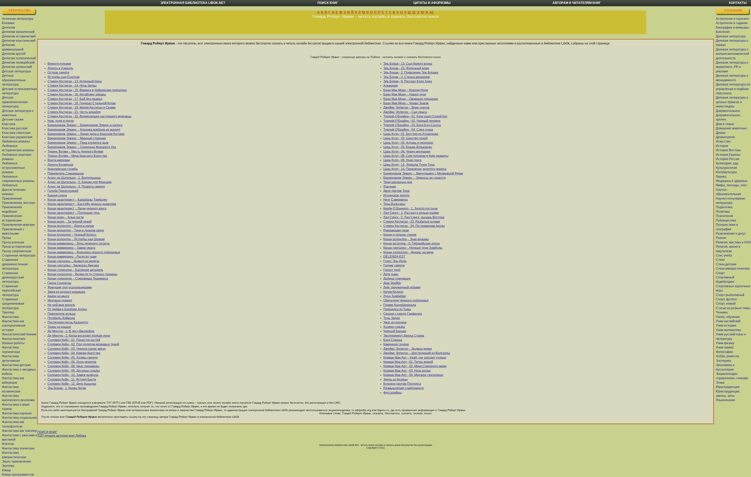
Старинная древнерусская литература (13, 277)
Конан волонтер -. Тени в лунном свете (76, 230)
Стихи (720, 259)
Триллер (8, 312)
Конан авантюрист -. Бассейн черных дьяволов (82, 204)
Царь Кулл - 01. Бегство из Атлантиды (410, 134)
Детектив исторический (19, 36)
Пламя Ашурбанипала (399, 305)
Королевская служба (63, 169)
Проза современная (16, 251)
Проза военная (13, 242)
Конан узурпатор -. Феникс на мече (408, 252)
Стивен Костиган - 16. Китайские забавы (77, 94)
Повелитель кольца (61, 313)
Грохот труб (391, 270)
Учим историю (726, 325)
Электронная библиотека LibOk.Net (192, 2)
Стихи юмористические (733, 268)
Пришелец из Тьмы (397, 309)
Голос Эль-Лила (394, 261)
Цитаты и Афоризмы (432, 2)
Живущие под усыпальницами (70, 287)
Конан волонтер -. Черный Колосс (72, 234)
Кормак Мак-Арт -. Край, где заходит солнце (414, 357)
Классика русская (14, 128)
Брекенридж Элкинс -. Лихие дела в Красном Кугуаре (86, 134)
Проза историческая (16, 246)
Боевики (8, 23)
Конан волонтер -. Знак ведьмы (406, 239)
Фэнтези (8, 444)
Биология (723, 31)
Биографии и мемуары (732, 27)
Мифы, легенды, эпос (731, 185)
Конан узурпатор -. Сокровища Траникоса (78, 278)
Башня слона (57, 195)
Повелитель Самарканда (66, 173)
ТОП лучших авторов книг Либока (61, 435)
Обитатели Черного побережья (406, 300)
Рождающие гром (396, 230)
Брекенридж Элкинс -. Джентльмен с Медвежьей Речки (423, 173)
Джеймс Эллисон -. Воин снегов (406, 107)
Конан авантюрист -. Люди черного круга (77, 208)
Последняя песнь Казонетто (68, 322)
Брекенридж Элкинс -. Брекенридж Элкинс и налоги (85, 125)
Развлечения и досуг (731, 233)
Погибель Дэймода (61, 318)
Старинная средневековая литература (13, 304)
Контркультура (726, 172)
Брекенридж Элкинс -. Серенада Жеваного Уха (82, 147)
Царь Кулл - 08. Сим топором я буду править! (415, 156)
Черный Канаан (394, 331)
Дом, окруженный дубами (401, 287)
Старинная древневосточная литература (15, 264)
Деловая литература (731, 36)
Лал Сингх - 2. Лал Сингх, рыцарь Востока (413, 217)
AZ (431, 12)
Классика (8, 124)
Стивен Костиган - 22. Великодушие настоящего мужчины (89, 116)
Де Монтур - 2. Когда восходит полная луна (79, 335)
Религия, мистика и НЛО (733, 242)
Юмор (6, 470)
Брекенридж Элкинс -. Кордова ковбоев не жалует (84, 129)
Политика (723, 211)
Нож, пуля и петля (61, 120)
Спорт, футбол (726, 299)
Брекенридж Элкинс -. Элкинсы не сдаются (414, 177)
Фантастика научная (16, 413)
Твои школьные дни (397, 182)
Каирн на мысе (58, 296)
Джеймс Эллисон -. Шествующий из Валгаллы (416, 353)
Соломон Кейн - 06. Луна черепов (72, 362)
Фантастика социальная (19, 417)
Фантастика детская (16, 365)
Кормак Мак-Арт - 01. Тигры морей (408, 362)
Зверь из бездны (395, 379)
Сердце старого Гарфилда (402, 313)
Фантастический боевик (19, 334)
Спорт (720, 273)
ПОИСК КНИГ (47, 432)
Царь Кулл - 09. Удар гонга (402, 160)
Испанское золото (396, 195)
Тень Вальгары (394, 204)
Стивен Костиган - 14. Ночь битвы (72, 85)
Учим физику (725, 343)
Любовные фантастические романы (14, 190)
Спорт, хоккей (726, 303)
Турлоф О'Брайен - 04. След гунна (408, 129)
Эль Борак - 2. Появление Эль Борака (410, 72)
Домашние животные (731, 128)
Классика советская (16, 132)
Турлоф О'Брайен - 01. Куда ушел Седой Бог (415, 116)
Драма (720, 132)
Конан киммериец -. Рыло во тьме (72, 256)
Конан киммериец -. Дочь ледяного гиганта (79, 243)
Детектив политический (19, 58)
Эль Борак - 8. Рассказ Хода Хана (407, 81)
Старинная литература (18, 255)
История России (727, 159)
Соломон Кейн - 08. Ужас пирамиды (73, 366)
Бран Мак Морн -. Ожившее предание (410, 99)
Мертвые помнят (60, 300)
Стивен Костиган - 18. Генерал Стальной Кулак (82, 103)
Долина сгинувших (397, 278)
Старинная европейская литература (11, 290)
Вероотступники (59, 63)
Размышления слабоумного (403, 388)
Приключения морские (18, 224)
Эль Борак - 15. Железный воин (406, 68)
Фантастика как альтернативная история (13, 326)
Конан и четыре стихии (399, 234)
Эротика (8, 465)
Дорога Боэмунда (60, 164)
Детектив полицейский (18, 62)
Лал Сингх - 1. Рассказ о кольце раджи (411, 212)
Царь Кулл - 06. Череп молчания (406, 151)
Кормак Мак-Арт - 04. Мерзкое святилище (413, 375)
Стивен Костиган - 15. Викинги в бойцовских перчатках (87, 90)
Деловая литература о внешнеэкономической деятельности (732, 54)
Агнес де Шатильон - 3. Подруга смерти (76, 186)
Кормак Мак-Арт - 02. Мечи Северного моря (414, 366)
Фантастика (10, 317)
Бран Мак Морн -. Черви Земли (406, 103)
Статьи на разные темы (733, 308)
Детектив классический (18, 40)
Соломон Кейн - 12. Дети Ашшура (72, 383)
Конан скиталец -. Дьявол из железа (73, 261)
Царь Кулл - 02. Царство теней (405, 138)
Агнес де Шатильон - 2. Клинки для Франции (79, 182)
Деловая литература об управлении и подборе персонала (733, 89)
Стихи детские (726, 264)
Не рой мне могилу (61, 305)
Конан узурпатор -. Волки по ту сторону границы (82, 274)
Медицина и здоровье (731, 181)
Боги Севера (392, 340)
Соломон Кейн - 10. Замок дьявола (73, 375)
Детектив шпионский (17, 66)
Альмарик (390, 85)
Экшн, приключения (16, 461)
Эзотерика (723, 360)
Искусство (723, 141)
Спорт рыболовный (730, 295)
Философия (724, 352)
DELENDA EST (394, 256)
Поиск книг (327, 2)
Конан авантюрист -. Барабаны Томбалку (77, 199)
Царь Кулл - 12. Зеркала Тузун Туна (409, 164)
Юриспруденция (727, 387)
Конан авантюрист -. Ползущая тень (74, 212)
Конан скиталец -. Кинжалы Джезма (73, 265)
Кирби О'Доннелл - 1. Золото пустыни (410, 208)
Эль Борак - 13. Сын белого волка (407, 63)
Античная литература (17, 18)
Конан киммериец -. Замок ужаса (71, 247)
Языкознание (725, 400)
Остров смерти (58, 72)
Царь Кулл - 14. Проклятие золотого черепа (414, 169)
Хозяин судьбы (394, 326)
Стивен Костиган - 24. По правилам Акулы (414, 226)
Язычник (389, 186)
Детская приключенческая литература (15, 102)
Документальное (728, 110)
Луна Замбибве (394, 296)
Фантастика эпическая (18, 448)
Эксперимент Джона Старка (403, 335)
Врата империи (59, 160)
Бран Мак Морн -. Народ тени (404, 94)
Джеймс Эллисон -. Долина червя (407, 348)
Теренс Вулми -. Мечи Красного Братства (77, 156)
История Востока (728, 150)
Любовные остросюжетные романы (13, 168)
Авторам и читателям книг (576, 2)
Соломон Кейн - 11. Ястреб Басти (72, 379)
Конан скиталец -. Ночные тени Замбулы (412, 247)
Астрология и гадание (732, 23)
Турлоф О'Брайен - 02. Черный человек (411, 120)
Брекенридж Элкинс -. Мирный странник (77, 138)
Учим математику (728, 330)
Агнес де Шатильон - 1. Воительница (74, 177)
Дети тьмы (390, 274)
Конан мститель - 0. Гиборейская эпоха (411, 243)
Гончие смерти (394, 265)
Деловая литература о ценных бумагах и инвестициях (732, 102)
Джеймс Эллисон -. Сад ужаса (405, 112)
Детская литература (16, 71)
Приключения (12, 198)
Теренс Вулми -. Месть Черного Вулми (75, 151)
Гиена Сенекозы (59, 283)
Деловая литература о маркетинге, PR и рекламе (732, 67)
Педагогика (724, 207)
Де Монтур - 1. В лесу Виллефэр (71, 331)
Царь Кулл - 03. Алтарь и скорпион (408, 142)
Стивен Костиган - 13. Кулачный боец (75, 81)
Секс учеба (724, 255)
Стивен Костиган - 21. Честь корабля (74, 112)
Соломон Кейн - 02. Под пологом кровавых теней (83, 344)
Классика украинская (17, 137)
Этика (720, 382)
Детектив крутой (13, 53)
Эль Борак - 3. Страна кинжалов (406, 77)
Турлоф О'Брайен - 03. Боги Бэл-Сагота (412, 125)
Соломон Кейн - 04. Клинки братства (74, 353)
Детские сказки (12, 119)
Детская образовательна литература (13, 80)
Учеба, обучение (728, 317)
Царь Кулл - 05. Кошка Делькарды (407, 147)
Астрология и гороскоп (732, 18)
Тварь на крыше (59, 326)
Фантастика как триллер (19, 430)
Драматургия (725, 137)
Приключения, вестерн (18, 202)
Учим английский (728, 321)
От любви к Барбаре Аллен (67, 309)
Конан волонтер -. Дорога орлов (71, 226)
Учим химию (725, 347)
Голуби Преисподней (63, 191)
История (722, 146)
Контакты (738, 2)
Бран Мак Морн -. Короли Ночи (405, 90)
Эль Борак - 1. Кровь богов (67, 388)
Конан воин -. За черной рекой (70, 221)
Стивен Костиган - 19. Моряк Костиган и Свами (82, 107)
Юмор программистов (18, 474)
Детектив (8, 27)
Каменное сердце (396, 344)
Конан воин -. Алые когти (66, 217)
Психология (724, 216)
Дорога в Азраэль (60, 68)
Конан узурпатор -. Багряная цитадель (75, 270)
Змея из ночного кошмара (66, 291)
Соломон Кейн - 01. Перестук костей (74, 340)
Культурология (726, 167)
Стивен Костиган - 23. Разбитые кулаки (411, 221)
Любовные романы (16, 141)
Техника (722, 312)
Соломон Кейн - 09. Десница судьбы (74, 370)
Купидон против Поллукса (402, 383)
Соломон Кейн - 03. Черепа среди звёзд (76, 348)
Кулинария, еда (727, 163)
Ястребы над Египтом (63, 77)
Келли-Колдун (393, 291)
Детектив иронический (18, 31)
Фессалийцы (392, 392)
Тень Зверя (391, 318)
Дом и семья (725, 124)
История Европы (728, 154)
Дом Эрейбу (392, 283)
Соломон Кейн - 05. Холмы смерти (73, 357)
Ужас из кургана (394, 322)
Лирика (721, 176)
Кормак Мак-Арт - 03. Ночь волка (407, 370)
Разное (721, 237)
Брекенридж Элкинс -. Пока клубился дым (78, 142)
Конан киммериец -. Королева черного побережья (84, 252)
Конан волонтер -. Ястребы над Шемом (76, 239)
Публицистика (726, 220)
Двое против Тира (396, 191)
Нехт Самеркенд (395, 199)
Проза (6, 237)
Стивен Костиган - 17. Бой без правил (75, 99)
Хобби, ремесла (727, 356)
